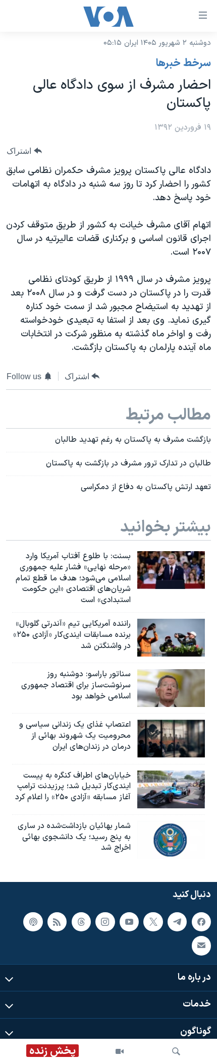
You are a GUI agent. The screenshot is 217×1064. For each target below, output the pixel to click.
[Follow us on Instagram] (105, 921)
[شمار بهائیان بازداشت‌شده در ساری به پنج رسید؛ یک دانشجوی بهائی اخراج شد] (171, 840)
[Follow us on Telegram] (177, 921)
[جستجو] (176, 1051)
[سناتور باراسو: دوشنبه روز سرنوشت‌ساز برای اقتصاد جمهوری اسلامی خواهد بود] (171, 688)
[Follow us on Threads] (81, 921)
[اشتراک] (201, 945)
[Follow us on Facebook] (201, 921)
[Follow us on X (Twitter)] (152, 921)
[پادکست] (32, 921)
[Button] (24, 151)
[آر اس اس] (57, 921)
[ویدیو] (119, 1051)
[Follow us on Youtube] (129, 921)
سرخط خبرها (183, 63)
